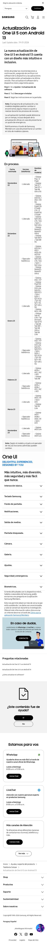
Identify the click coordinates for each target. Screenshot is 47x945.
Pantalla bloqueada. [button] (14, 533)
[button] (23, 877)
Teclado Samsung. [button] (13, 496)
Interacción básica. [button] (13, 486)
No (23, 724)
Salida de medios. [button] (12, 522)
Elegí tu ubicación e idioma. (12, 3)
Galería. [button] (8, 554)
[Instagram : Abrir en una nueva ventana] (26, 934)
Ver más (21, 853)
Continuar (37, 8)
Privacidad (12, 940)
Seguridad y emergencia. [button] (16, 576)
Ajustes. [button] (8, 565)
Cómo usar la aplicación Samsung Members (22, 614)
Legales (22, 940)
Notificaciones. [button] (11, 511)
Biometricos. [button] (10, 586)
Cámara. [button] (8, 544)
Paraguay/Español (9, 921)
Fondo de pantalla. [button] (13, 504)
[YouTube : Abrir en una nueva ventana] (31, 934)
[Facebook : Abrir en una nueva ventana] (15, 934)
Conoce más (15, 842)
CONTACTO (23, 638)
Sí (23, 718)
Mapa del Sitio (33, 940)
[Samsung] (7, 17)
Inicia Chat (14, 776)
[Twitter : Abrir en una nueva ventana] (20, 934)
